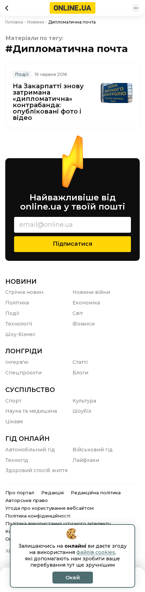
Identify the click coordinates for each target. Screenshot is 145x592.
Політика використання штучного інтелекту (58, 523)
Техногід (16, 460)
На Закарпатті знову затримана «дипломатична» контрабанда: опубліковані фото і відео (48, 102)
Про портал (19, 492)
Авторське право (26, 500)
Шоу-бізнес (20, 334)
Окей (72, 577)
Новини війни (91, 292)
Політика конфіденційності (37, 516)
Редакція (52, 492)
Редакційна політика (96, 492)
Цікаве (14, 421)
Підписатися (72, 243)
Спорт (13, 401)
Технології (18, 324)
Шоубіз (81, 411)
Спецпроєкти (23, 372)
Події (22, 74)
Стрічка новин (24, 292)
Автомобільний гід (30, 449)
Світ (77, 313)
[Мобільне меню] (136, 8)
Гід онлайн (27, 439)
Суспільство (30, 390)
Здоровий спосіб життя (36, 470)
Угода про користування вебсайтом (49, 508)
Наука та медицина (31, 411)
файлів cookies (95, 552)
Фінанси (83, 324)
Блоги (80, 372)
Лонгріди (23, 351)
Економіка (86, 303)
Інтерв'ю (17, 362)
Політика (17, 303)
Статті (80, 362)
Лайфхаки (85, 460)
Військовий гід (92, 449)
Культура (84, 401)
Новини (21, 281)
